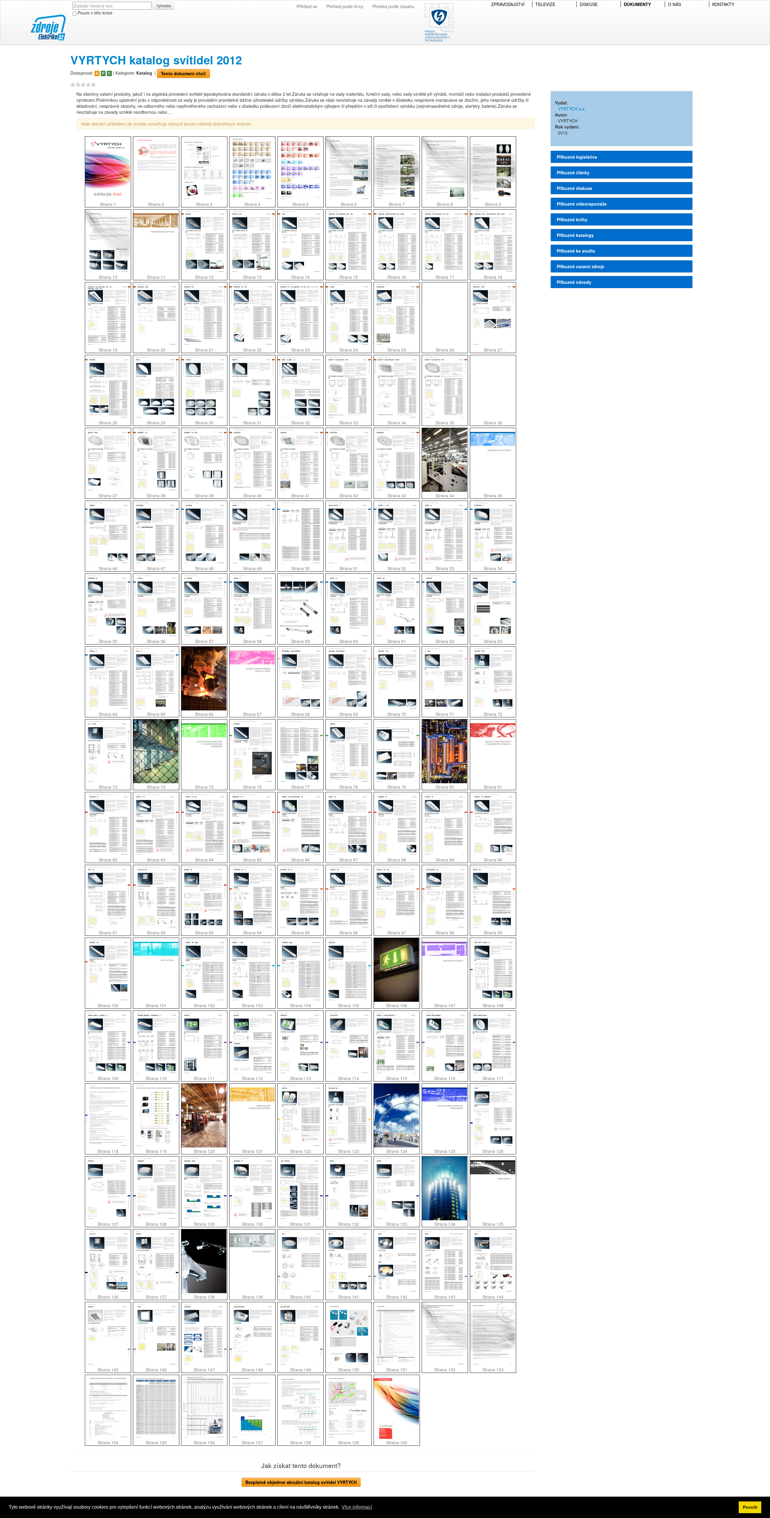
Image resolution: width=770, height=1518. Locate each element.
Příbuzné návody (574, 282)
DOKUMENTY (637, 4)
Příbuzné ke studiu (576, 251)
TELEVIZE (545, 4)
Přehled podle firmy (344, 6)
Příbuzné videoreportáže (582, 204)
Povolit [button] (750, 1507)
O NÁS (674, 4)
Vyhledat (163, 5)
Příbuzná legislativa (577, 157)
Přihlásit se (307, 6)
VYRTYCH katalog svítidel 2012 (156, 59)
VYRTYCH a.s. (572, 109)
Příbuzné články (573, 172)
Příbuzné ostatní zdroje (580, 266)
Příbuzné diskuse (574, 188)
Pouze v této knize (94, 13)
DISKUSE (589, 4)
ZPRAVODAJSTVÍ (508, 4)
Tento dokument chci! (183, 73)
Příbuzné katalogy (575, 235)
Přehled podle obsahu (393, 6)
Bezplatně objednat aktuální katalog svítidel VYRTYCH (301, 1482)
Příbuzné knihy (572, 219)
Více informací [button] (357, 1507)
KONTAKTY (723, 4)
